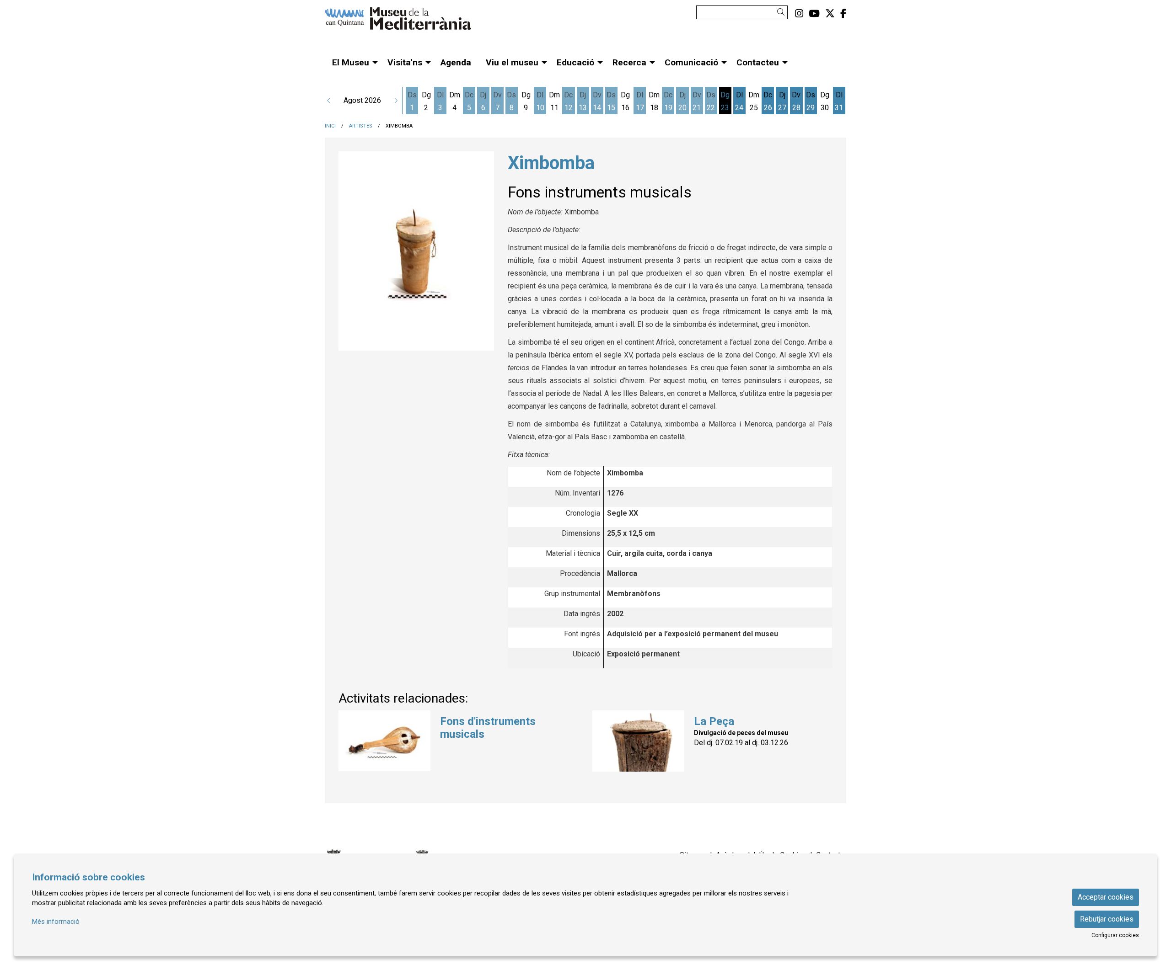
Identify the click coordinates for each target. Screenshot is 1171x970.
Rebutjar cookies (1106, 919)
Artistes (360, 126)
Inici (330, 126)
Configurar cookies (1115, 935)
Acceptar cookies (1105, 897)
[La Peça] (638, 740)
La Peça (714, 721)
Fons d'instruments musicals (488, 728)
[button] (782, 12)
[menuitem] (799, 13)
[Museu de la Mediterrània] (407, 22)
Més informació (56, 921)
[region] (416, 251)
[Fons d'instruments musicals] (384, 740)
